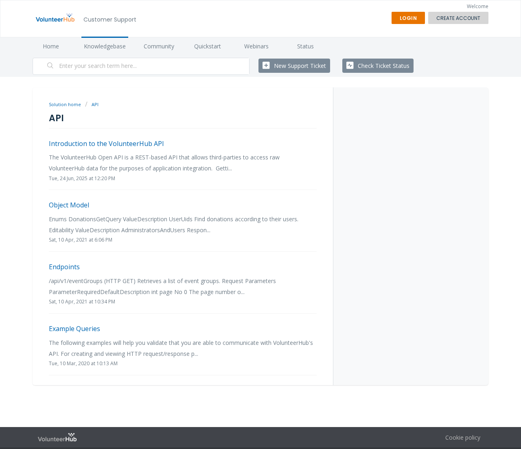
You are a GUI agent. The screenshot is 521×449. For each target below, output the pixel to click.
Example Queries (74, 328)
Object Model (69, 205)
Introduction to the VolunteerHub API (106, 143)
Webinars (256, 46)
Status (305, 46)
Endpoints (64, 266)
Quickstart (207, 46)
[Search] (50, 66)
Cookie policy (462, 437)
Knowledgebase (105, 46)
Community (159, 46)
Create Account (458, 18)
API (95, 104)
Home (51, 46)
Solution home (65, 104)
